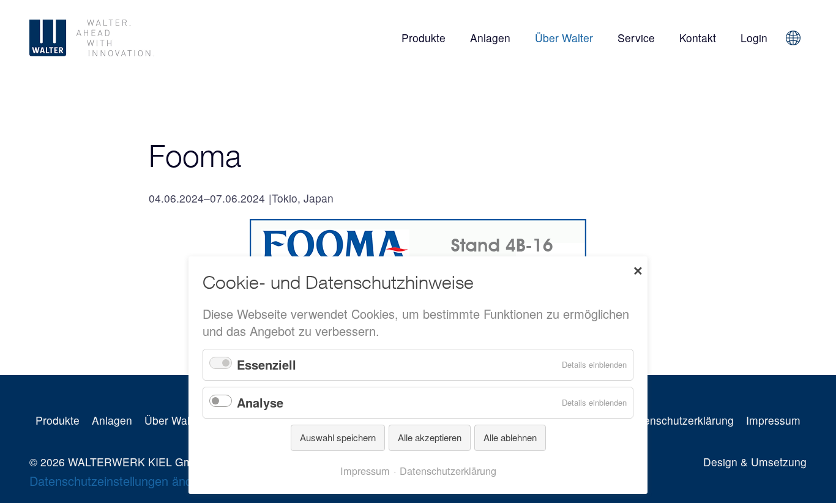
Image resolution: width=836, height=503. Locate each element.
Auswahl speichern (338, 437)
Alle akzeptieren (429, 437)
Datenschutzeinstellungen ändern (119, 481)
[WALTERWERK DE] (150, 38)
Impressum (773, 420)
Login (754, 37)
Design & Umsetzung (755, 461)
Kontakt (697, 37)
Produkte (423, 37)
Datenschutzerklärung (680, 420)
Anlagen (490, 37)
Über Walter (564, 37)
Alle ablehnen (510, 437)
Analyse (260, 402)
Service (636, 37)
